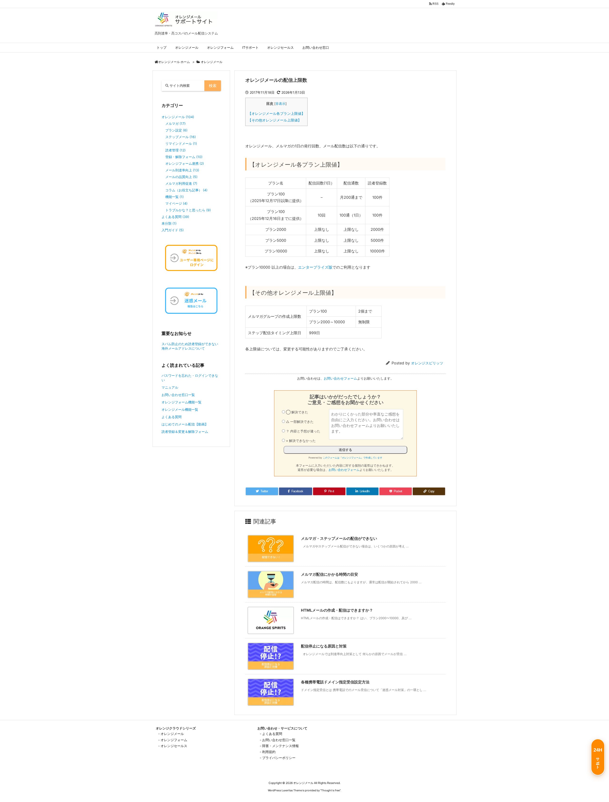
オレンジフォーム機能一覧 (181, 402)
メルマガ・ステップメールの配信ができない (339, 538)
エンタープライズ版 (315, 267)
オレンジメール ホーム (174, 61)
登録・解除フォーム (183, 157)
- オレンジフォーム (172, 740)
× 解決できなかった (300, 441)
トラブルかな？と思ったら (188, 210)
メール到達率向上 (182, 170)
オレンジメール (211, 62)
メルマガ (175, 123)
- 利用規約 (267, 752)
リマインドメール (181, 143)
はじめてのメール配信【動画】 (185, 424)
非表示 (280, 104)
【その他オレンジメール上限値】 (274, 120)
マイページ (176, 203)
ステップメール (180, 137)
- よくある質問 (271, 734)
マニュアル (170, 387)
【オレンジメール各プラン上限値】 (276, 113)
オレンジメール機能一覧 (180, 409)
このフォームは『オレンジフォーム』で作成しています (352, 457)
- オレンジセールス (172, 746)
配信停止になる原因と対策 (324, 646)
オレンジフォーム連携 (184, 163)
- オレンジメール (171, 734)
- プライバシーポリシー (277, 758)
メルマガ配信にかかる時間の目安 (329, 574)
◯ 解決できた (296, 412)
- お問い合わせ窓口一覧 (277, 740)
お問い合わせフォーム (340, 378)
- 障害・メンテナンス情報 (279, 746)
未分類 (169, 223)
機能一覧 (174, 197)
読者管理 (175, 150)
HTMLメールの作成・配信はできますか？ (337, 610)
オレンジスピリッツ (427, 363)
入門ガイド (173, 230)
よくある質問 (175, 217)
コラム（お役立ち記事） (186, 190)
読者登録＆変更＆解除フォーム (185, 432)
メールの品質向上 (181, 177)
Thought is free (330, 790)
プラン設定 (176, 130)
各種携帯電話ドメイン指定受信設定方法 (335, 682)
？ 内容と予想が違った (302, 431)
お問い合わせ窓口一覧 (178, 395)
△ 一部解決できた (299, 422)
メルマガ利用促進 (181, 183)
